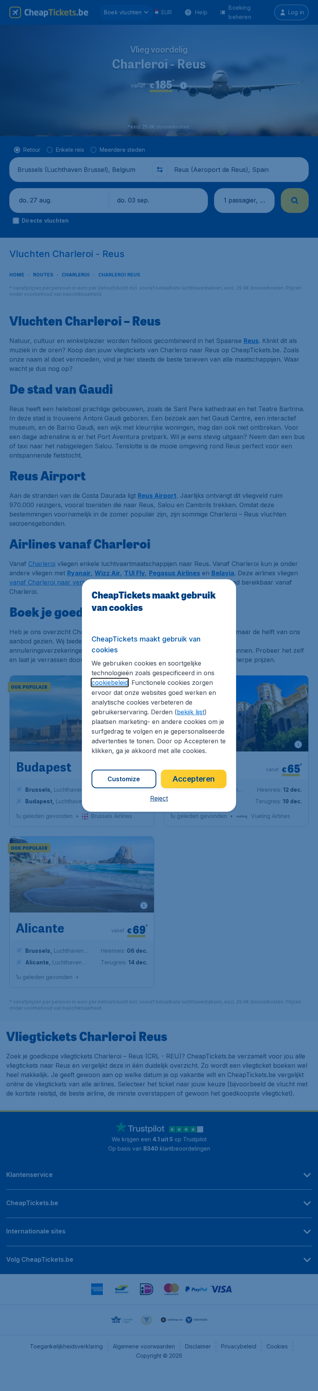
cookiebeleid (110, 682)
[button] (159, 798)
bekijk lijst (190, 712)
